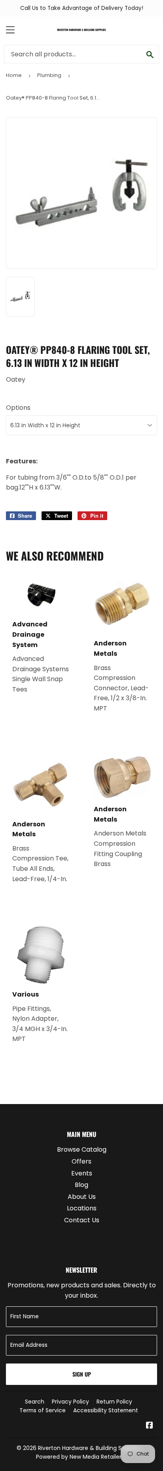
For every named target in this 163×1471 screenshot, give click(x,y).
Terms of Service (42, 1410)
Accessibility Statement (105, 1410)
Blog (81, 1184)
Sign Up (81, 1374)
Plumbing (49, 75)
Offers (81, 1161)
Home (14, 75)
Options (18, 407)
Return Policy (114, 1402)
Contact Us (81, 1220)
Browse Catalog (81, 1149)
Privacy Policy (70, 1402)
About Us (82, 1196)
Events (81, 1173)
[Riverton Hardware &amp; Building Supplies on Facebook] (149, 1426)
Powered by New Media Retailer (78, 1457)
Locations (82, 1208)
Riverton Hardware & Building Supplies (89, 1448)
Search (34, 1402)
